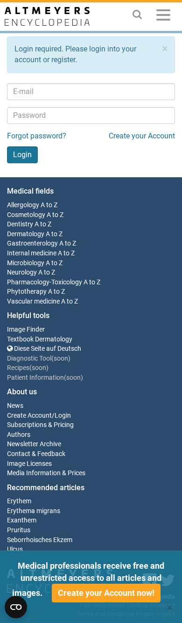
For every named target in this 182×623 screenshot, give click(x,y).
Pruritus (18, 530)
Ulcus (15, 549)
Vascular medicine (33, 301)
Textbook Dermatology (39, 339)
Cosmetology (26, 215)
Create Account (29, 416)
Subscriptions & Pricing (40, 425)
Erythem (19, 501)
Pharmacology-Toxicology (44, 282)
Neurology (22, 272)
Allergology (23, 205)
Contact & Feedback (36, 454)
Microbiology (25, 263)
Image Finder (26, 329)
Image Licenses (29, 464)
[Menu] (163, 16)
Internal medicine (31, 253)
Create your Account (142, 135)
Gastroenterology (32, 243)
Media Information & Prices (46, 473)
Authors (18, 435)
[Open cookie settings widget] (16, 607)
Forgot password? (36, 135)
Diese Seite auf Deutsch (47, 349)
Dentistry (20, 224)
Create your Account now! (106, 593)
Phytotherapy (27, 292)
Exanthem (21, 520)
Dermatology (25, 234)
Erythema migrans (33, 511)
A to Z (49, 205)
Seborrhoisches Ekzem (39, 540)
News (15, 406)
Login (63, 416)
